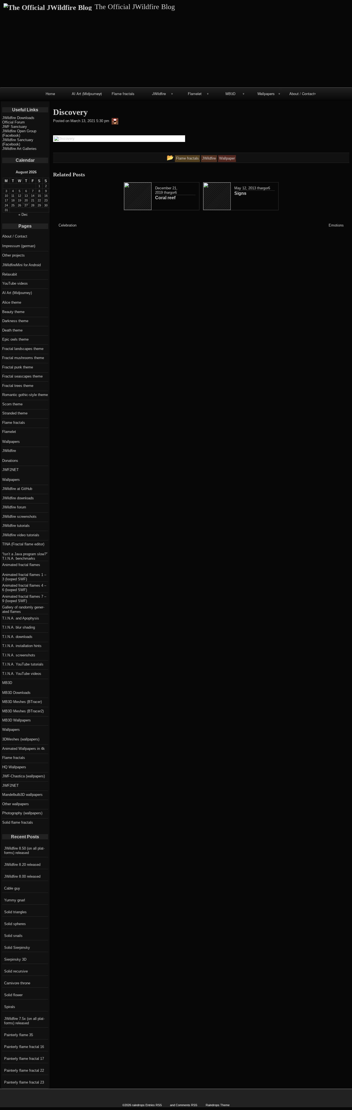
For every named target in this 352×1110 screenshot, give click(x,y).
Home (50, 93)
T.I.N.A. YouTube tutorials (22, 664)
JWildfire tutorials (16, 526)
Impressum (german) (18, 246)
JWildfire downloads (18, 498)
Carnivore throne (17, 983)
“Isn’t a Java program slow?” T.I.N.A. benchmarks (24, 556)
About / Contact (301, 93)
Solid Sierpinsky (17, 947)
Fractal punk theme (17, 367)
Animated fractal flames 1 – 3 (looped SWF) (24, 577)
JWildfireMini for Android (21, 265)
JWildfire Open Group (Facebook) (19, 133)
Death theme (12, 330)
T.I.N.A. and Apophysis (20, 618)
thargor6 (170, 192)
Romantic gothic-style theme (25, 395)
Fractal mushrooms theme (23, 358)
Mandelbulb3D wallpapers (22, 795)
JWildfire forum (14, 507)
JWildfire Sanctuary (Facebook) (17, 142)
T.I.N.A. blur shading (18, 627)
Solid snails (13, 936)
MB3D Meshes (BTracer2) (23, 711)
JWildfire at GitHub (17, 489)
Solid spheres (15, 924)
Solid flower (13, 995)
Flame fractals (123, 93)
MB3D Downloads (16, 693)
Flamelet (195, 93)
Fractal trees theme (17, 386)
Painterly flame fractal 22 (24, 1070)
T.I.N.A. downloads (17, 637)
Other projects (13, 255)
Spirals (9, 1007)
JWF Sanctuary (14, 127)
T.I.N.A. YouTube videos (21, 674)
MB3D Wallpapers (16, 720)
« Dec (23, 214)
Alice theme (11, 302)
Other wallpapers (15, 804)
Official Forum (13, 122)
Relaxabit (9, 274)
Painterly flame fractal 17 (24, 1059)
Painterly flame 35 (18, 1035)
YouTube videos (15, 283)
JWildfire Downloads (18, 118)
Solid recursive (16, 971)
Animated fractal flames (21, 565)
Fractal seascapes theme (22, 376)
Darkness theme (15, 321)
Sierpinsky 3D (15, 959)
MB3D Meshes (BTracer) (22, 702)
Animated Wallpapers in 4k (23, 749)
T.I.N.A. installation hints (22, 646)
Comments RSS (186, 1105)
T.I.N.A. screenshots (18, 655)
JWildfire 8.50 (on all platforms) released (24, 850)
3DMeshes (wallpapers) (20, 739)
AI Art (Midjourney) (87, 93)
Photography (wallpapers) (22, 813)
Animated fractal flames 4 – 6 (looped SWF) (24, 587)
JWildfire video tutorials (20, 535)
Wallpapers (266, 93)
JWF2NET (10, 470)
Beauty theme (13, 312)
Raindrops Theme (218, 1105)
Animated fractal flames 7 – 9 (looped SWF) (24, 598)
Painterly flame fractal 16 (24, 1047)
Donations (10, 461)
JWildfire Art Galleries (19, 149)
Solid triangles (15, 912)
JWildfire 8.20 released (22, 865)
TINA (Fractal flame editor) (23, 544)
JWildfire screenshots (19, 516)
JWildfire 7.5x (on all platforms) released (24, 1021)
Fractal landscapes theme (22, 349)
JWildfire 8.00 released (22, 876)
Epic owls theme (15, 339)
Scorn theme (12, 404)
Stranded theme (15, 413)
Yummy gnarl (14, 900)
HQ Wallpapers (14, 767)
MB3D (230, 93)
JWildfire (159, 93)
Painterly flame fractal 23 (24, 1082)
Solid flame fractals (17, 822)
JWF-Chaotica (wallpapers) (23, 776)
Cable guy (12, 888)
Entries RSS (153, 1105)
